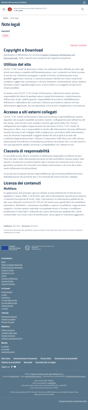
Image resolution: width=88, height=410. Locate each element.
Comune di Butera (8, 284)
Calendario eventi (8, 352)
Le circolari (5, 349)
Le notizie (5, 346)
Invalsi (3, 275)
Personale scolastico (9, 316)
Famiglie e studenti (8, 319)
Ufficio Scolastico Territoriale (12, 267)
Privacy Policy (45, 358)
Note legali (28, 362)
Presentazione (6, 292)
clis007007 (52, 383)
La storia (4, 308)
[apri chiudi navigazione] (4, 9)
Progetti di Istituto (8, 335)
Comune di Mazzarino (9, 278)
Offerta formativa (8, 330)
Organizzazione (7, 305)
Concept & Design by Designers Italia (73, 401)
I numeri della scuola (9, 300)
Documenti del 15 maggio (46, 362)
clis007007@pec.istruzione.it (76, 376)
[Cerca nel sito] (82, 9)
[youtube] (15, 367)
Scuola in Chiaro (7, 270)
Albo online (5, 358)
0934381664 (14, 376)
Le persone (5, 297)
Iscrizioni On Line (7, 273)
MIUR (3, 262)
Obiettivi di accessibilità (10, 362)
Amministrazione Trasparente (25, 358)
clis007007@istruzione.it (33, 376)
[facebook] (12, 367)
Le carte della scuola (9, 303)
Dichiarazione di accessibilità (66, 358)
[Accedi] (84, 2)
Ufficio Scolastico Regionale (11, 264)
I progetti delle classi (9, 333)
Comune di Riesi (7, 281)
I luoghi (4, 294)
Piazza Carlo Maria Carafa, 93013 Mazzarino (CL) (47, 374)
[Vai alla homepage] (10, 9)
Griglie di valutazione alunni (11, 338)
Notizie (5, 35)
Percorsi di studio (7, 322)
